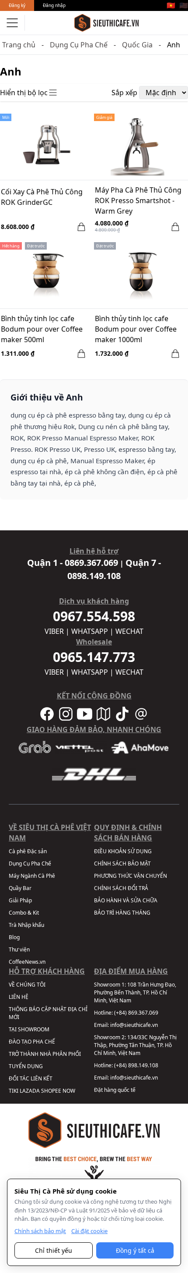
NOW (69, 1090)
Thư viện (19, 949)
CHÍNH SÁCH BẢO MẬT (122, 863)
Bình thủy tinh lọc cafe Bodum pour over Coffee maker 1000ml (136, 329)
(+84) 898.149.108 (136, 1065)
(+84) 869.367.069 (136, 1012)
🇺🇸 (183, 5)
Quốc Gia (137, 45)
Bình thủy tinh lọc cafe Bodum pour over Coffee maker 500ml (42, 329)
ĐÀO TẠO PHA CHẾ (32, 1041)
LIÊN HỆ (18, 997)
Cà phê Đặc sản (28, 851)
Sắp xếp (124, 92)
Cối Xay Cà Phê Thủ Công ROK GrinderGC (42, 197)
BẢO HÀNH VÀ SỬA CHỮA (125, 900)
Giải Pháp (20, 900)
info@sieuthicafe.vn (134, 1025)
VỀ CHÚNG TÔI (27, 984)
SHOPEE (51, 1090)
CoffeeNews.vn (27, 961)
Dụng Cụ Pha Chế (79, 45)
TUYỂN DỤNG (26, 1066)
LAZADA (30, 1090)
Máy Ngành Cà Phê (32, 876)
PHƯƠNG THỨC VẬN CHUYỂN (130, 876)
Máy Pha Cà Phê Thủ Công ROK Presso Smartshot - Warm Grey (138, 200)
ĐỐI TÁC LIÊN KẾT (30, 1078)
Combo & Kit (24, 912)
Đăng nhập (54, 5)
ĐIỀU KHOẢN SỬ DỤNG (123, 851)
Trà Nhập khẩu (26, 925)
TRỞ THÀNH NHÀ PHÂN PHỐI (45, 1054)
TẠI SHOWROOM (29, 1029)
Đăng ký (17, 5)
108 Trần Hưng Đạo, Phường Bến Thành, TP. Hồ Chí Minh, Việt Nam (135, 992)
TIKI (13, 1090)
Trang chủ (18, 45)
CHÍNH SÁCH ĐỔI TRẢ (121, 888)
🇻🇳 (171, 5)
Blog (14, 937)
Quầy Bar (20, 888)
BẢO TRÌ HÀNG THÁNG (122, 912)
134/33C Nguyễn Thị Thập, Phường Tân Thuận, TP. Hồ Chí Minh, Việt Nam (135, 1045)
